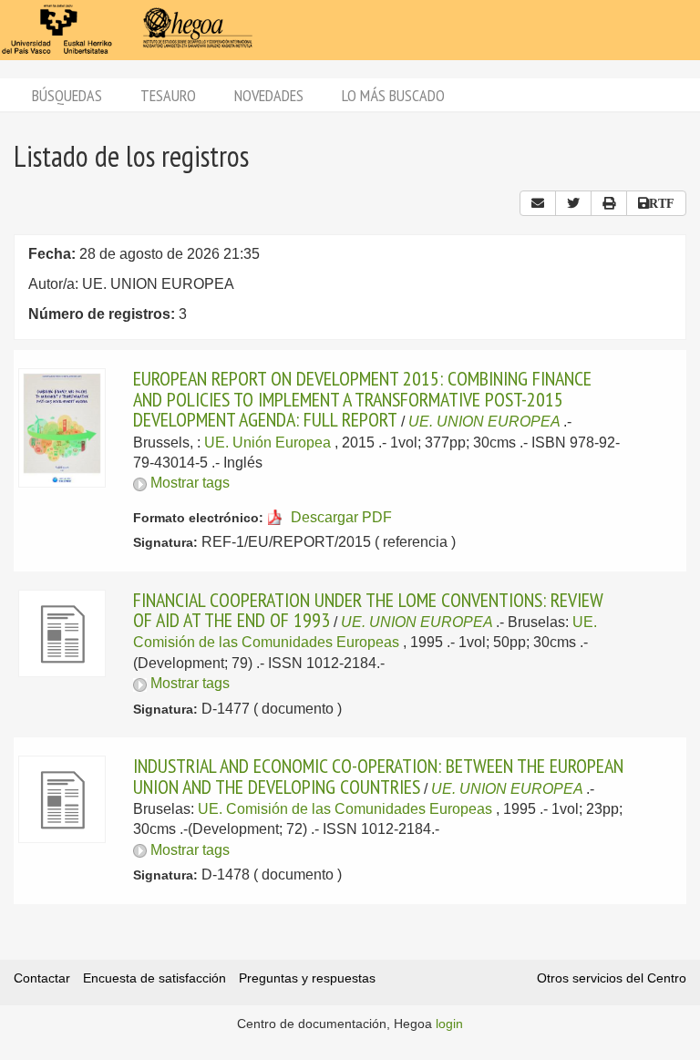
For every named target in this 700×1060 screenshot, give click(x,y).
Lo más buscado (393, 95)
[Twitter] (573, 203)
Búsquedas (67, 95)
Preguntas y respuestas (307, 978)
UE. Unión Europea (267, 442)
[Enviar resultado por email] (538, 203)
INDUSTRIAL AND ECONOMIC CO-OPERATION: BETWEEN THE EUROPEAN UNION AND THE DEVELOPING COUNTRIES (378, 775)
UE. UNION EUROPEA (484, 421)
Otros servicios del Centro (611, 978)
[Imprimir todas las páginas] (609, 203)
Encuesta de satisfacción (154, 978)
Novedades (269, 95)
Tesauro (168, 95)
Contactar (42, 978)
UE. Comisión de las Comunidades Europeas (345, 809)
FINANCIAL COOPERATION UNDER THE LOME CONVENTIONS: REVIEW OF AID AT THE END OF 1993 (368, 610)
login (449, 1023)
